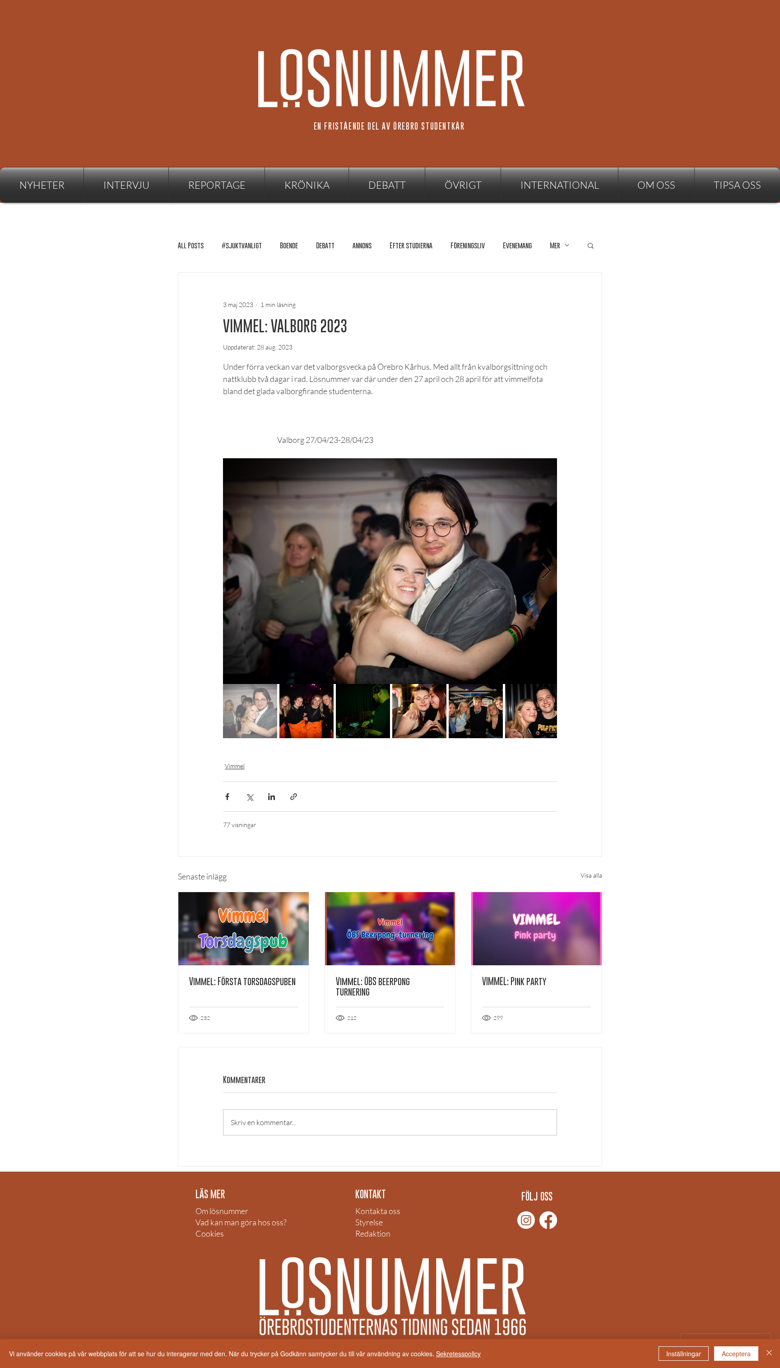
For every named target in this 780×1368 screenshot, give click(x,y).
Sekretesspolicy (458, 1353)
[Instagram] (526, 1220)
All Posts (191, 245)
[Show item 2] (306, 711)
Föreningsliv (467, 245)
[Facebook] (548, 1220)
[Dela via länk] (293, 796)
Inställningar (683, 1353)
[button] (463, 185)
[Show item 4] (419, 711)
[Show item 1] (250, 711)
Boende (289, 245)
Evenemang (517, 245)
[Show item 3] (363, 711)
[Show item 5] (476, 711)
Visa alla (591, 875)
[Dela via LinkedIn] (271, 796)
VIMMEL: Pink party (514, 981)
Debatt (325, 245)
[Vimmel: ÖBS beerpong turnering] (390, 928)
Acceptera (736, 1353)
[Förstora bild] (390, 571)
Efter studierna (411, 245)
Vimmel (235, 766)
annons (362, 245)
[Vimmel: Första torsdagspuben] (243, 928)
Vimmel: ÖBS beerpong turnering (373, 986)
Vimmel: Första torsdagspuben (242, 981)
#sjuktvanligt (242, 245)
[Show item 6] (532, 711)
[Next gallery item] (546, 571)
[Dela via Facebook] (227, 796)
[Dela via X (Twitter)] (249, 796)
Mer (555, 245)
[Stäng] (769, 1353)
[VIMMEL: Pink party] (536, 928)
